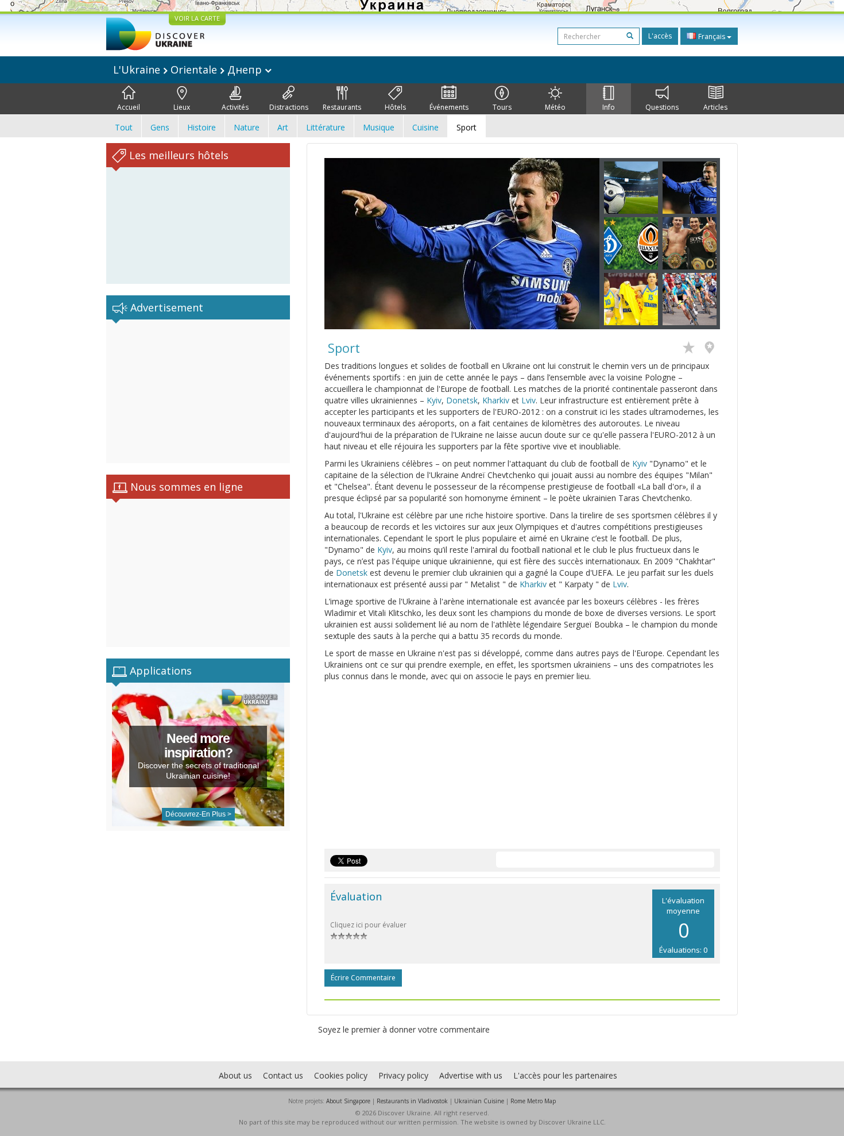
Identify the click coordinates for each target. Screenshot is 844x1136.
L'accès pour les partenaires (565, 1075)
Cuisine (425, 127)
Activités (235, 107)
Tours (502, 107)
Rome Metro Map (533, 1101)
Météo (555, 107)
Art (282, 127)
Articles (715, 107)
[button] (345, 243)
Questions (662, 107)
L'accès (660, 36)
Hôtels (395, 107)
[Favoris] (691, 348)
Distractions (288, 107)
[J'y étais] (712, 348)
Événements (449, 107)
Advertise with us (470, 1075)
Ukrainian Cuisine (479, 1101)
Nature (247, 127)
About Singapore (348, 1101)
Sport (466, 127)
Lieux (181, 107)
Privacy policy (403, 1075)
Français (711, 36)
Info (608, 107)
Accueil (128, 107)
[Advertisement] (198, 391)
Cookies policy (340, 1075)
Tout (124, 127)
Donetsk (462, 400)
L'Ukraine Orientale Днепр (189, 69)
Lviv (528, 400)
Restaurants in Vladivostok (412, 1101)
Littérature (325, 127)
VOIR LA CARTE (197, 18)
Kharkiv (495, 400)
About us (235, 1075)
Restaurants (342, 107)
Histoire (201, 127)
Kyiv (434, 400)
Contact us (283, 1075)
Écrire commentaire (363, 978)
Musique (378, 127)
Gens (159, 127)
